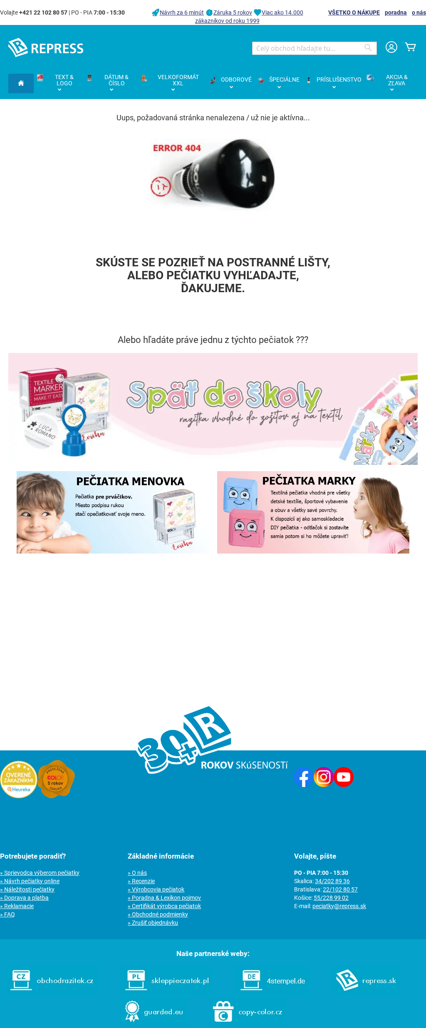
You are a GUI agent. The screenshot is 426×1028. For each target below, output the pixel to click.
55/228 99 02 (331, 897)
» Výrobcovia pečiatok (156, 889)
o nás (419, 12)
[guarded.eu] (153, 1024)
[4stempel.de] (272, 992)
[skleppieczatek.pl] (166, 992)
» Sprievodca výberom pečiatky (39, 872)
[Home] (21, 83)
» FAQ (7, 914)
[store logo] (45, 47)
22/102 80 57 (340, 889)
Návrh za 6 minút (182, 12)
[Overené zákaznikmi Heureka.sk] (18, 796)
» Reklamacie (17, 906)
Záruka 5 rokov (232, 12)
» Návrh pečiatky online (29, 881)
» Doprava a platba (24, 897)
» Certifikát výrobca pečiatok (164, 906)
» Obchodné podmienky (158, 914)
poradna (396, 12)
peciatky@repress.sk (339, 906)
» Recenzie (141, 881)
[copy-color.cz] (247, 1024)
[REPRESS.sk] (366, 992)
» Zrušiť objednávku (153, 922)
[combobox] (314, 48)
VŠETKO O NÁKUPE (354, 12)
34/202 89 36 (332, 881)
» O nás (137, 872)
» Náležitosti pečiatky (27, 889)
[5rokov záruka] (56, 796)
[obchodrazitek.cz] (51, 992)
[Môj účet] (391, 48)
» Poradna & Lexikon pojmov (164, 897)
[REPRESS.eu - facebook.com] (304, 785)
